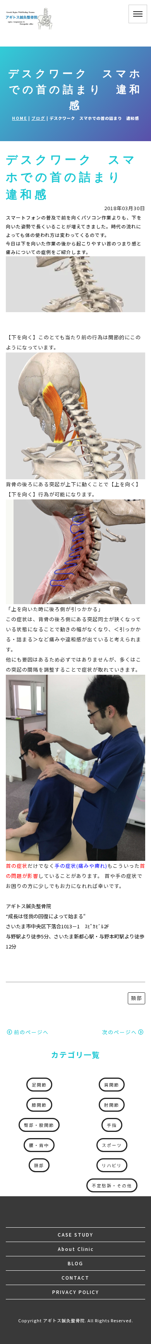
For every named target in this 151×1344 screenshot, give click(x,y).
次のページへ (119, 1032)
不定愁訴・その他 (112, 1185)
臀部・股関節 (39, 1125)
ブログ (38, 118)
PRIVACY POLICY (75, 1292)
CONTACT (75, 1277)
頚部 (136, 998)
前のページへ (31, 1032)
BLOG (75, 1263)
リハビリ (112, 1165)
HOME (19, 118)
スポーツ (112, 1145)
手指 (112, 1125)
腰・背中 (39, 1145)
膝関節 (39, 1105)
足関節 (39, 1084)
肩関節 (111, 1084)
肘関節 (111, 1105)
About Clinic (76, 1249)
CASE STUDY (75, 1234)
